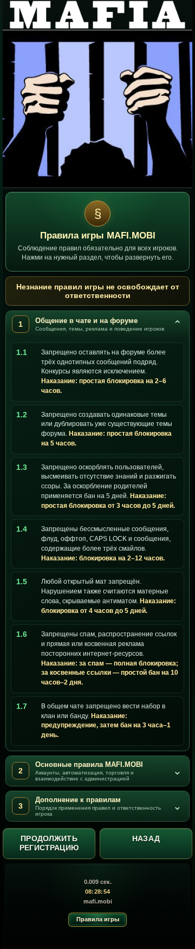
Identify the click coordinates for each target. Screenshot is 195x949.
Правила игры (97, 919)
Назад (146, 838)
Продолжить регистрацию (49, 843)
